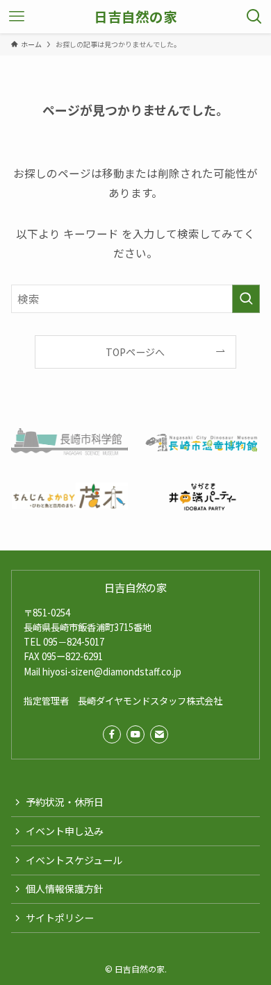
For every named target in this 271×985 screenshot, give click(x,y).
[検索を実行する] (246, 299)
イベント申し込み (65, 831)
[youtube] (135, 734)
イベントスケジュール (74, 860)
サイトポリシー (60, 918)
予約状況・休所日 (65, 802)
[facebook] (112, 734)
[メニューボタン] (16, 16)
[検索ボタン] (254, 16)
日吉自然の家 (135, 17)
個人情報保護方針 (65, 888)
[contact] (159, 734)
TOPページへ (135, 352)
